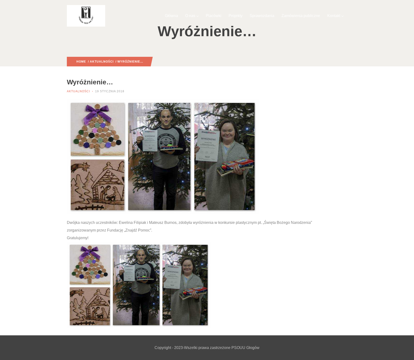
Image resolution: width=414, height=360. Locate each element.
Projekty (235, 16)
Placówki (213, 16)
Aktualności (102, 61)
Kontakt (333, 16)
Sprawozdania (262, 16)
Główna (171, 16)
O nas (190, 16)
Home (81, 61)
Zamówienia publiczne (301, 16)
